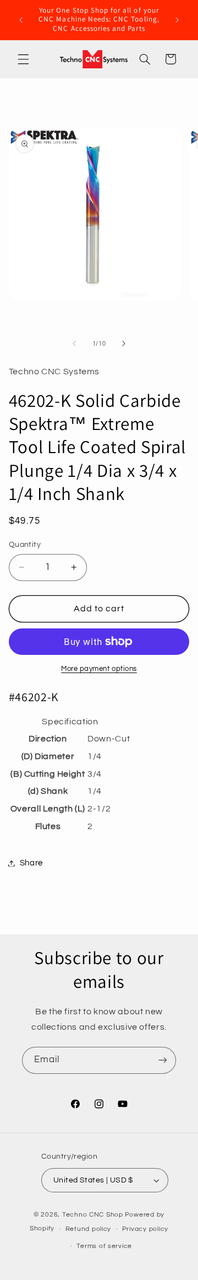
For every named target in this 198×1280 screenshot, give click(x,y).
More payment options (99, 669)
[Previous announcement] (21, 20)
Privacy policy (145, 1229)
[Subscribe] (162, 1060)
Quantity (25, 544)
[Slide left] (74, 343)
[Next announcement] (177, 20)
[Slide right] (124, 343)
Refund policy (88, 1229)
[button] (23, 59)
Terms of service (104, 1246)
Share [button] (31, 863)
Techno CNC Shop (92, 1215)
